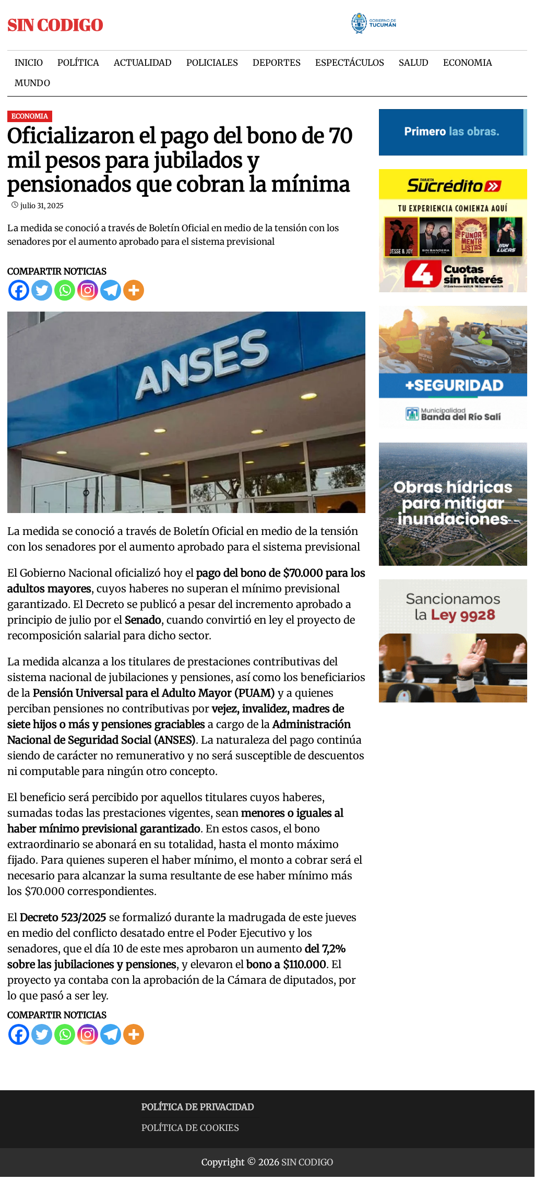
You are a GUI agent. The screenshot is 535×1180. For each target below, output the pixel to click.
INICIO (29, 62)
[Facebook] (18, 290)
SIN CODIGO (55, 24)
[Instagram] (87, 290)
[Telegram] (110, 290)
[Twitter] (41, 290)
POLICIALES (212, 62)
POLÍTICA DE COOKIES (190, 1128)
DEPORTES (277, 62)
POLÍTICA (78, 62)
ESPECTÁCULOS (349, 62)
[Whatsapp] (64, 290)
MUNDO (32, 83)
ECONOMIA (467, 62)
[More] (133, 290)
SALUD (414, 62)
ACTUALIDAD (143, 62)
